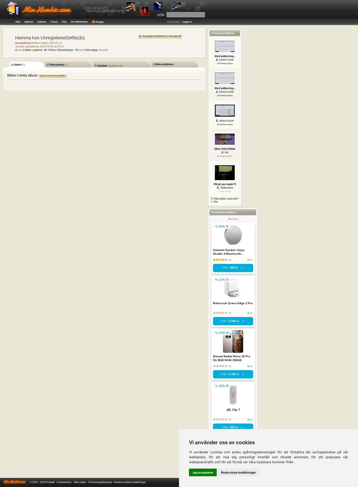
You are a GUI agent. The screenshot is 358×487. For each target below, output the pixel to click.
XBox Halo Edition (224, 148)
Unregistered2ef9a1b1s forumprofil (161, 36)
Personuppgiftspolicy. (100, 482)
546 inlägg (91, 50)
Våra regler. (80, 482)
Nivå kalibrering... (225, 56)
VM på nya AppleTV (224, 184)
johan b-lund (226, 59)
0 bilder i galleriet (32, 50)
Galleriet (41, 21)
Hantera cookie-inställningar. (130, 482)
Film (64, 21)
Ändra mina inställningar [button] (238, 472)
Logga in (187, 21)
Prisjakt (99, 22)
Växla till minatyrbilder (52, 75)
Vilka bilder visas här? (225, 198)
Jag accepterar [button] (202, 472)
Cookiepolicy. (64, 482)
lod (226, 152)
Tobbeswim (226, 187)
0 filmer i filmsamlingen (61, 50)
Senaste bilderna (224, 33)
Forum (54, 21)
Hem (18, 21)
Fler (215, 201)
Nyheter (29, 21)
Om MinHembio (79, 21)
